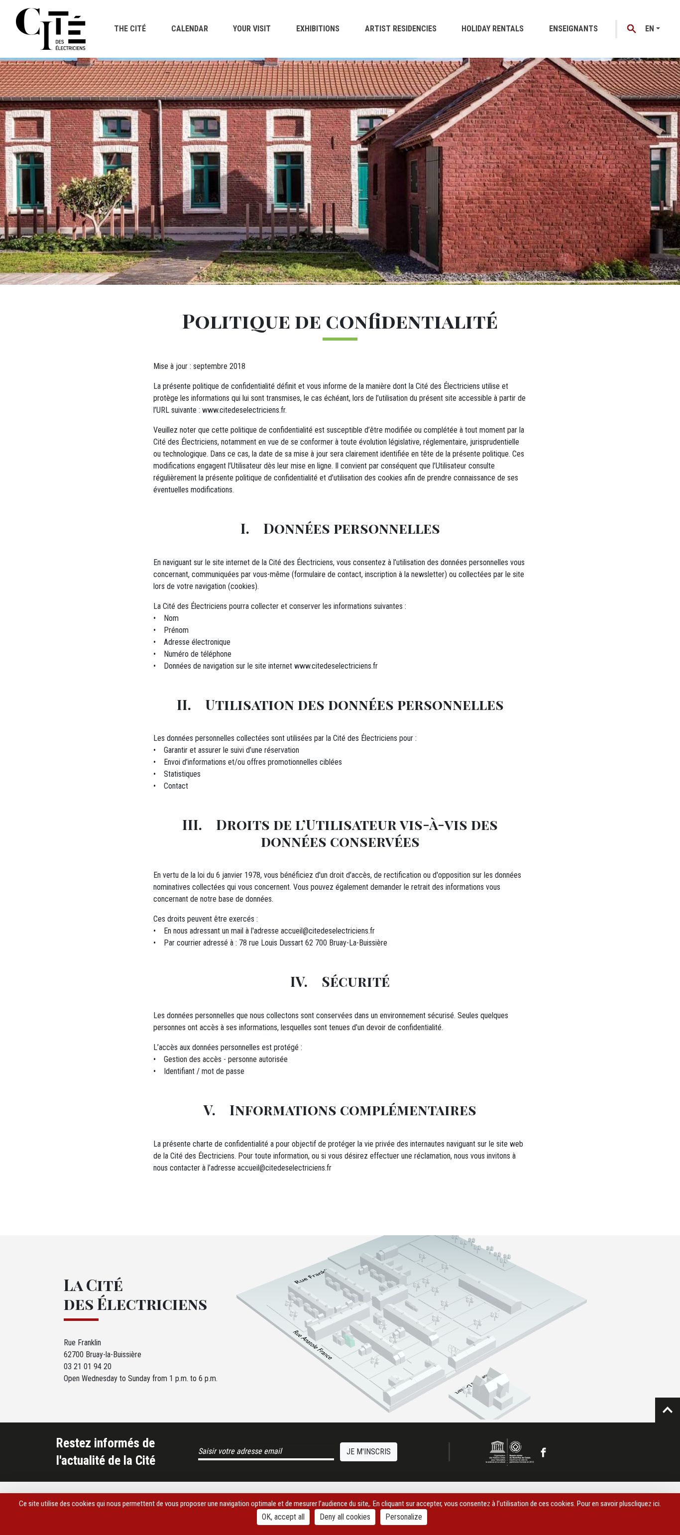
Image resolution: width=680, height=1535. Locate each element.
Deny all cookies (345, 1517)
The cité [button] (130, 28)
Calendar (189, 28)
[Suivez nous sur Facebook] (543, 1452)
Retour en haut (667, 1410)
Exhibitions (318, 28)
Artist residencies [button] (401, 28)
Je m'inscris (368, 1451)
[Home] (51, 28)
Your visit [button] (252, 28)
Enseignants (573, 28)
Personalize (403, 1517)
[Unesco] (510, 1452)
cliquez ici (645, 1503)
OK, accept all (283, 1517)
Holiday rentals (492, 28)
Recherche (632, 29)
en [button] (649, 28)
